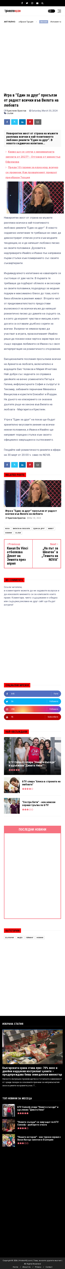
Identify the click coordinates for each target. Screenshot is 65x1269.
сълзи (10, 113)
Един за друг (39, 528)
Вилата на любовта (21, 528)
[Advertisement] (32, 60)
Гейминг (29, 937)
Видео (20, 937)
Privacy (38, 1267)
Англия (27, 22)
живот (51, 528)
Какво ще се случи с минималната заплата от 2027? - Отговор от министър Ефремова (33, 156)
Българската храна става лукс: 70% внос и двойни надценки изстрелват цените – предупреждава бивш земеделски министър (32, 1071)
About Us (26, 1267)
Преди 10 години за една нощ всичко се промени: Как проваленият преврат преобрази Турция (32, 172)
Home (15, 1267)
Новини (8, 533)
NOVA (7, 528)
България (9, 937)
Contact (49, 1267)
